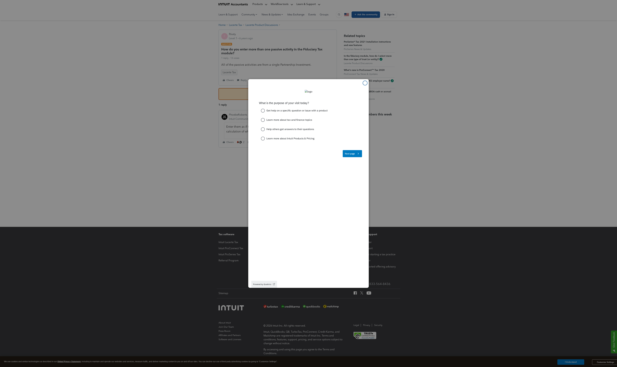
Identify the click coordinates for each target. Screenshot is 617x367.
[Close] (365, 83)
